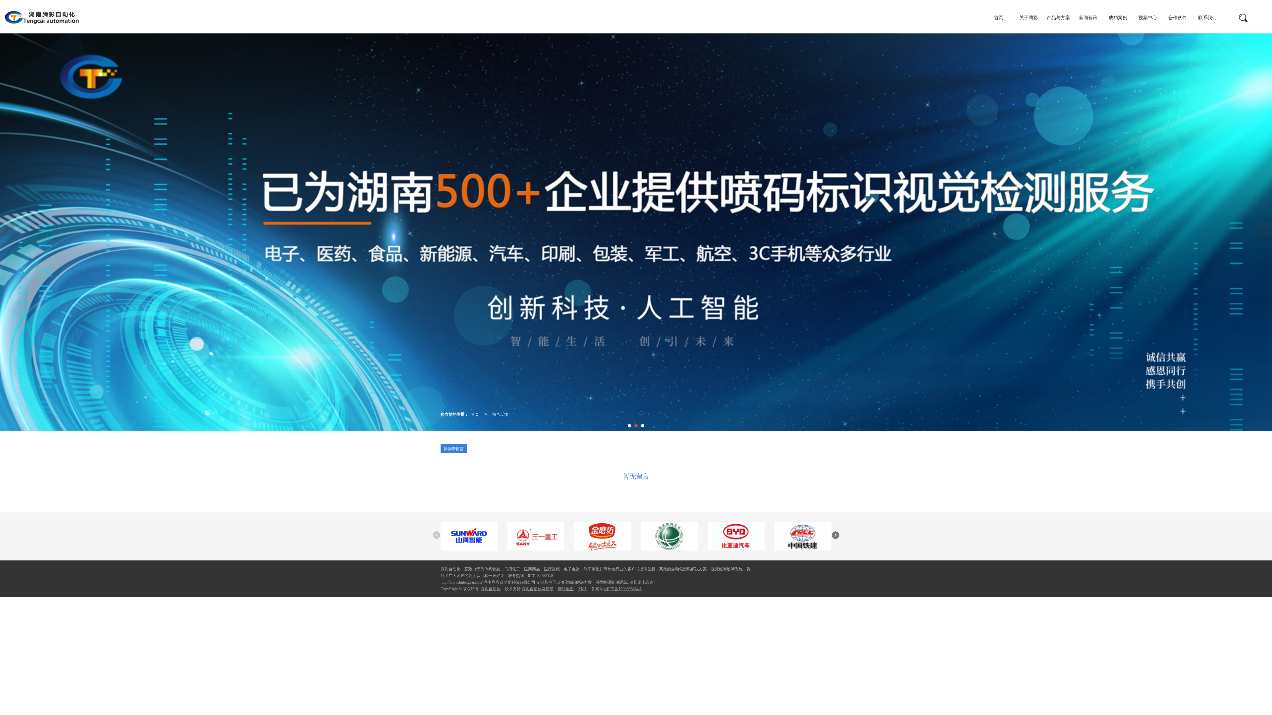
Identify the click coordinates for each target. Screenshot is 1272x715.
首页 (998, 17)
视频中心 (1148, 17)
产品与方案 (1058, 17)
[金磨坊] (602, 536)
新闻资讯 (1088, 17)
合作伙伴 (1177, 17)
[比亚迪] (736, 536)
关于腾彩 (1028, 17)
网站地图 (566, 589)
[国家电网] (669, 536)
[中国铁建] (802, 536)
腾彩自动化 (491, 589)
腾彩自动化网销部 (538, 589)
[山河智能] (469, 536)
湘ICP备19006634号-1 (623, 589)
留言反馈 (500, 414)
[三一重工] (535, 536)
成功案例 (1118, 17)
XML (582, 589)
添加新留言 (454, 448)
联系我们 (1207, 17)
